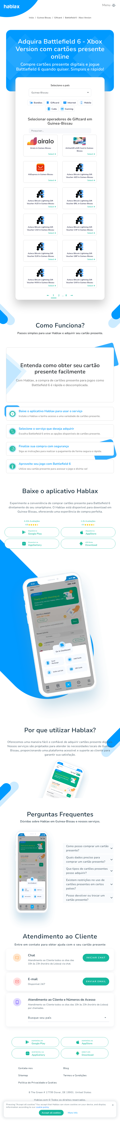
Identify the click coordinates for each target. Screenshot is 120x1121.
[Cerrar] (113, 1105)
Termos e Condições (75, 1075)
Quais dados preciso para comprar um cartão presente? (85, 860)
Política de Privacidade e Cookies (37, 1082)
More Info (73, 1112)
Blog (66, 1068)
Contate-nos (25, 1068)
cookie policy (42, 1107)
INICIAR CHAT (95, 957)
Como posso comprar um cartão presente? (87, 848)
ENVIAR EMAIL (96, 981)
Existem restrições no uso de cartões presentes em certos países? (85, 884)
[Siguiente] (72, 295)
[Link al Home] (11, 5)
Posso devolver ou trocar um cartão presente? (85, 898)
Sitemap (23, 1075)
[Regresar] (48, 295)
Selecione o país (60, 85)
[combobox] (68, 1018)
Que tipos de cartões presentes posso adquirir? (87, 871)
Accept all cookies (51, 1112)
